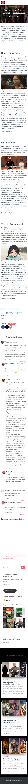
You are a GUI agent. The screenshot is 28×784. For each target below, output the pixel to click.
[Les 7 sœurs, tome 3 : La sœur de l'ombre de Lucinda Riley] (8, 612)
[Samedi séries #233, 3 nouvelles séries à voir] (19, 623)
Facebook (6, 632)
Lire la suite (6, 695)
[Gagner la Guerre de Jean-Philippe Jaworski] (8, 623)
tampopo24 (8, 490)
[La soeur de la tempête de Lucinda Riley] (19, 612)
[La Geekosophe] (3, 2)
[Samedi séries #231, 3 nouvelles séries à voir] (14, 746)
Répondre (23, 361)
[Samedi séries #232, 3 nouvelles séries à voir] (14, 707)
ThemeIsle (19, 780)
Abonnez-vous (10, 590)
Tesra (6, 342)
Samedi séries (12, 323)
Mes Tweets (6, 642)
